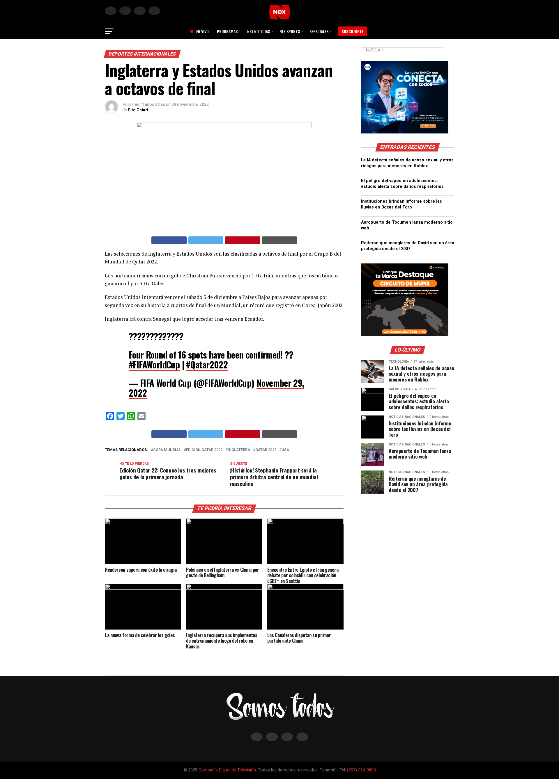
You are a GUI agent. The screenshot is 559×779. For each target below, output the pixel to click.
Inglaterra (239, 450)
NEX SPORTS (290, 31)
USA (285, 450)
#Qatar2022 (207, 364)
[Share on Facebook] (169, 240)
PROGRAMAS (227, 31)
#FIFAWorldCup (154, 364)
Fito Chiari (138, 110)
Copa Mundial (167, 450)
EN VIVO (200, 31)
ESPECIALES (318, 31)
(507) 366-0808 (361, 770)
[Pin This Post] (242, 240)
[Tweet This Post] (206, 240)
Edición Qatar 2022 (204, 450)
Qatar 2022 (265, 450)
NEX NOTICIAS (258, 31)
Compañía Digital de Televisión (227, 770)
